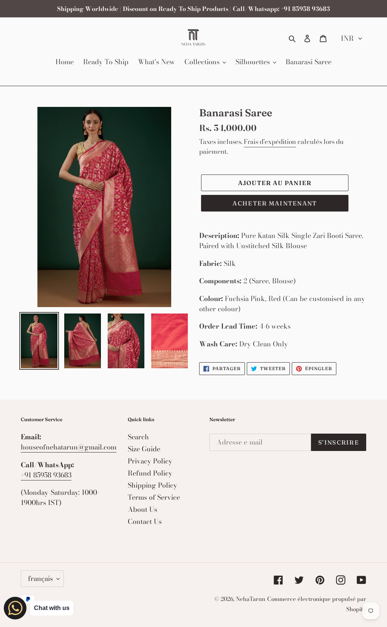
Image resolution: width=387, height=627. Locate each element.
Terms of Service (154, 497)
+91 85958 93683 (46, 475)
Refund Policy (150, 473)
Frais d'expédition (270, 142)
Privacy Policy (150, 461)
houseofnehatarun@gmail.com (68, 447)
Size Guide (144, 449)
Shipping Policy (152, 485)
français (40, 578)
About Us (142, 509)
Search (138, 437)
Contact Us (145, 521)
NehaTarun (250, 599)
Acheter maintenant (274, 203)
